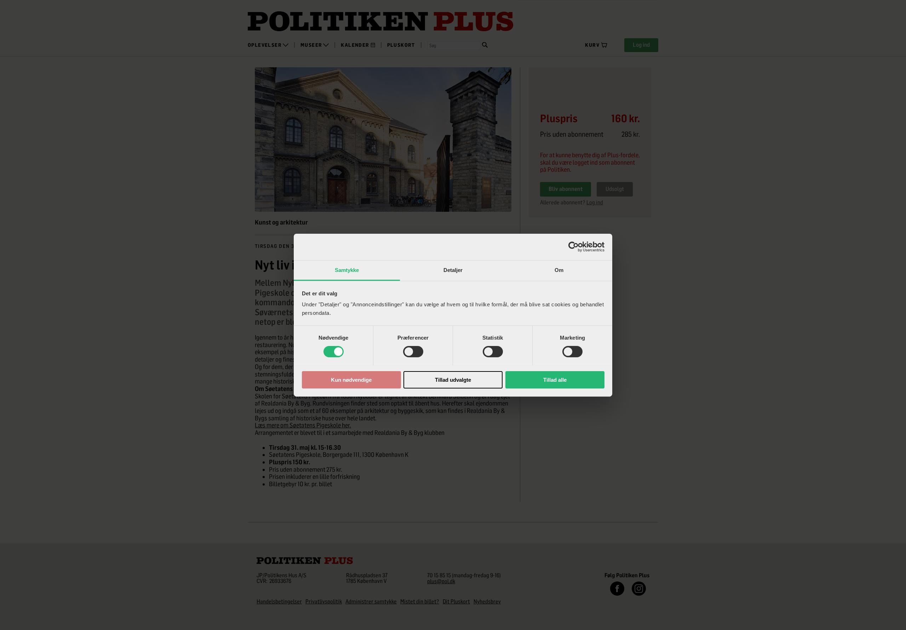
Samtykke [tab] (347, 270)
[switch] (413, 351)
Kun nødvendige (351, 379)
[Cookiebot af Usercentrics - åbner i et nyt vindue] (573, 247)
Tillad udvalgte (453, 379)
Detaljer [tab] (453, 270)
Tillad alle (555, 379)
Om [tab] (559, 270)
